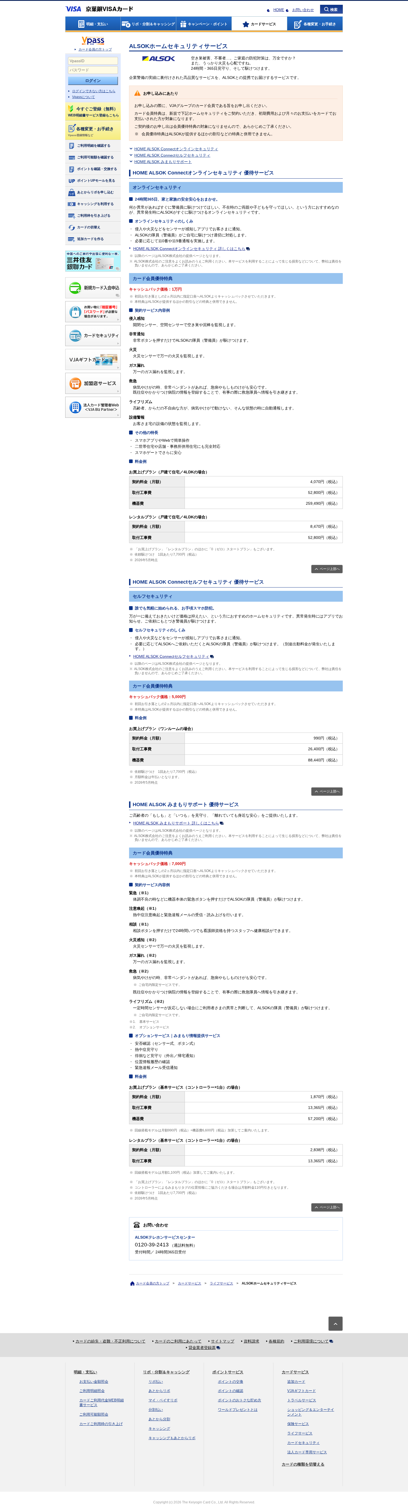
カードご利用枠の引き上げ (101, 1424)
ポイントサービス (227, 1372)
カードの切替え (88, 227)
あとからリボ (159, 1391)
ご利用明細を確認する (93, 146)
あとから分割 (159, 1419)
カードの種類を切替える (303, 1464)
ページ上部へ (330, 569)
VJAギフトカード (301, 1391)
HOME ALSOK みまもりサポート (163, 161)
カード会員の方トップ (95, 49)
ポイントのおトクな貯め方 (239, 1400)
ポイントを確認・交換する (97, 169)
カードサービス (189, 1283)
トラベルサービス (301, 1400)
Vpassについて (83, 97)
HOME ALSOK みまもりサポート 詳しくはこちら (176, 823)
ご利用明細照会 (92, 1391)
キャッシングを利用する (95, 204)
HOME (278, 10)
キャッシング (159, 1428)
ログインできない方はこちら (93, 91)
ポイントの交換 (230, 1381)
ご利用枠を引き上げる (93, 216)
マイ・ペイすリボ (162, 1400)
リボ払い (155, 1381)
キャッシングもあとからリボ (171, 1438)
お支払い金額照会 (93, 1381)
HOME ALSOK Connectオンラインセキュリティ (176, 149)
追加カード (296, 1381)
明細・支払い (85, 1372)
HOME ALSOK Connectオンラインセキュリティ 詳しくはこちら (189, 248)
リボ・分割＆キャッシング (166, 1372)
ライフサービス (221, 1283)
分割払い (155, 1410)
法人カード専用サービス (307, 1452)
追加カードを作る (90, 239)
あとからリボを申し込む (95, 192)
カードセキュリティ (303, 1443)
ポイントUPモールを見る (96, 181)
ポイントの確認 (230, 1391)
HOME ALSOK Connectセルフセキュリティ (172, 155)
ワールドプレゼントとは (238, 1410)
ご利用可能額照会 (93, 1414)
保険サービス (298, 1424)
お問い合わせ (303, 10)
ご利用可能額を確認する (95, 157)
